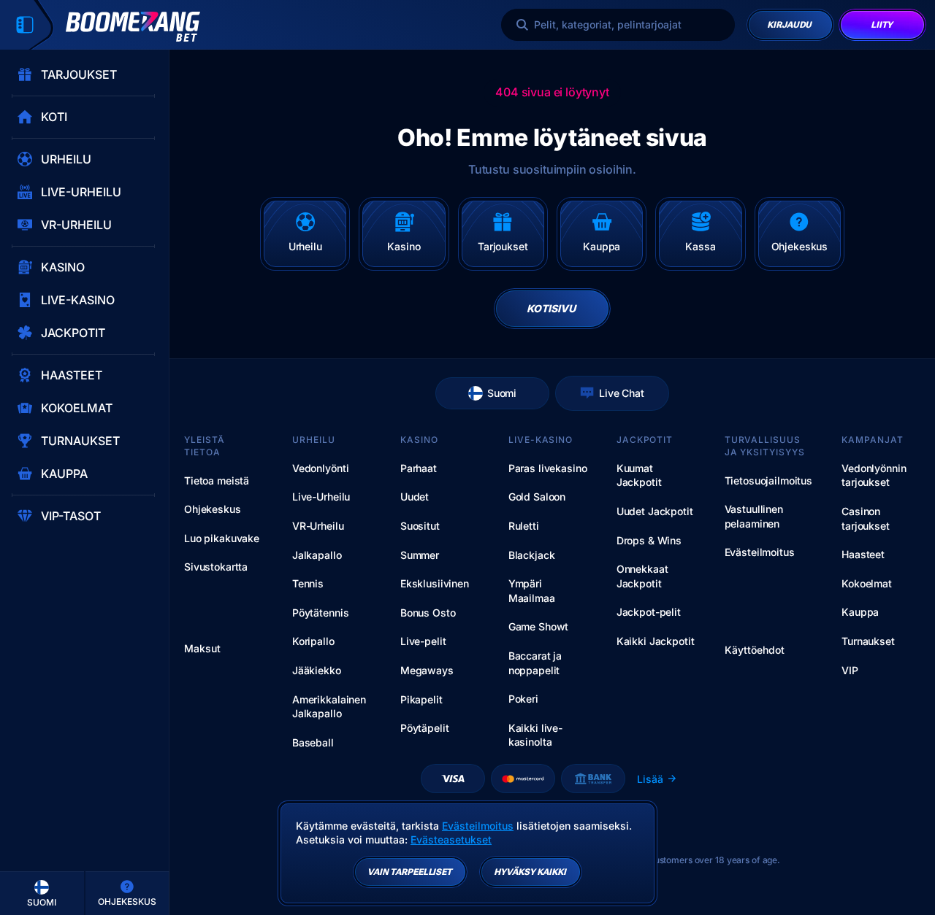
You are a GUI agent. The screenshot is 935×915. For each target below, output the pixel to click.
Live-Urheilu (321, 496)
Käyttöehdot (755, 650)
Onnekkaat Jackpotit (642, 576)
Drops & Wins (649, 540)
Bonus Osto (428, 612)
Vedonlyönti (320, 468)
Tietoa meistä (216, 480)
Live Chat (621, 393)
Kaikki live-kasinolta (535, 735)
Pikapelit (421, 699)
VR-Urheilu (318, 526)
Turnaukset (868, 641)
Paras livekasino (547, 468)
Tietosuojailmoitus (768, 480)
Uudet (414, 496)
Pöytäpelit (424, 728)
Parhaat (418, 468)
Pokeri (523, 698)
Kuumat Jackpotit (639, 475)
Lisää (650, 779)
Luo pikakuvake (221, 538)
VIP (850, 670)
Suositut (420, 526)
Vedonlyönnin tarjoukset (874, 475)
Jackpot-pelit (649, 612)
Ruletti (523, 526)
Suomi (501, 393)
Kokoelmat (867, 583)
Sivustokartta (216, 566)
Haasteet (863, 554)
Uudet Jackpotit (655, 511)
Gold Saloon (536, 496)
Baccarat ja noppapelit (535, 662)
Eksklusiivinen (434, 583)
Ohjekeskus (212, 509)
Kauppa (860, 612)
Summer (419, 555)
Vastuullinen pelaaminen (754, 516)
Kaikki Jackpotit (656, 641)
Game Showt (538, 626)
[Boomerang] (133, 27)
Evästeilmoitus (760, 552)
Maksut (202, 649)
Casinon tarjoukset (866, 518)
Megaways (427, 670)
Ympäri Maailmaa (531, 590)
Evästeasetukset (451, 840)
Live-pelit (423, 641)
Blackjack (531, 555)
